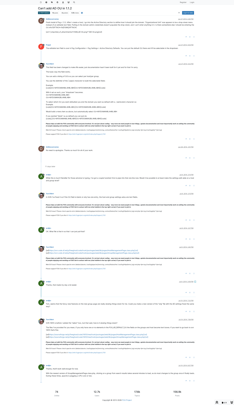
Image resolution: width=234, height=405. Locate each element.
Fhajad (48, 45)
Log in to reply (188, 13)
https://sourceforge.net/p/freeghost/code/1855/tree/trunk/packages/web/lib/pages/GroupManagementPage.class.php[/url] (98, 337)
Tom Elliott (50, 64)
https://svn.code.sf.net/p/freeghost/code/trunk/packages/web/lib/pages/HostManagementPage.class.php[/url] (93, 250)
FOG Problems (44, 13)
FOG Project (127, 400)
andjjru (48, 175)
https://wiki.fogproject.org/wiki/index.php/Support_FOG (87, 134)
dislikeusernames (52, 19)
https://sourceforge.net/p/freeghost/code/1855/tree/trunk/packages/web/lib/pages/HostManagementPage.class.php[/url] (98, 334)
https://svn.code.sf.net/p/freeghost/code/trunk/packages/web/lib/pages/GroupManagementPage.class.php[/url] (94, 253)
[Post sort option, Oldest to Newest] (179, 12)
